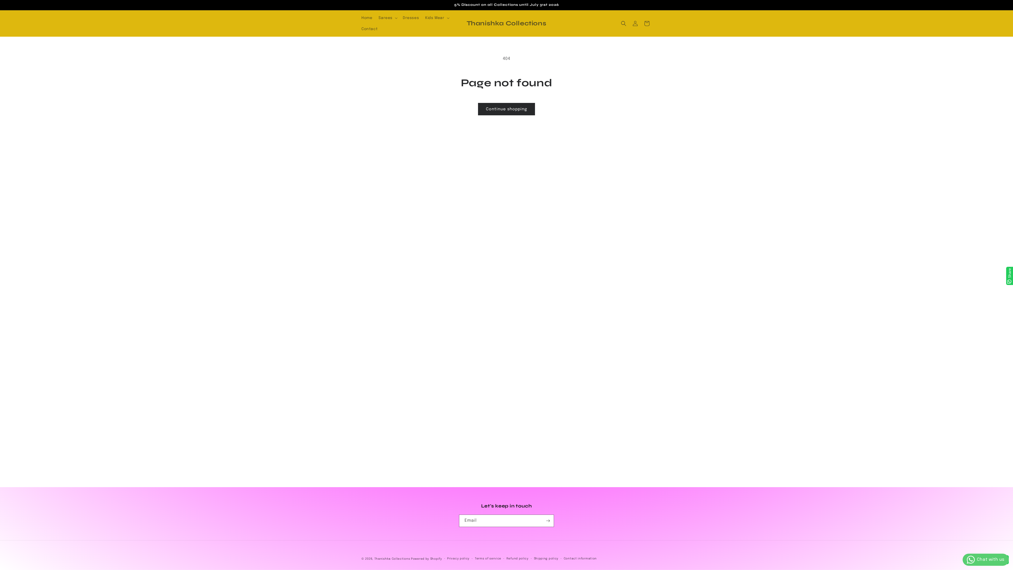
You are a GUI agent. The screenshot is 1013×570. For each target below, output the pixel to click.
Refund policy (517, 558)
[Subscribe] (548, 521)
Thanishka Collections (392, 558)
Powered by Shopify (426, 558)
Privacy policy (458, 558)
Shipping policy (546, 558)
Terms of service (488, 558)
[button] (387, 17)
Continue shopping (506, 109)
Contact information (580, 558)
